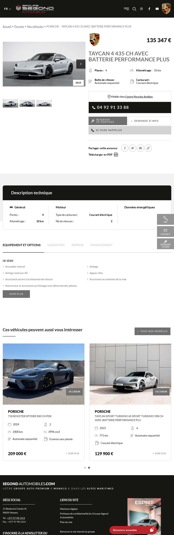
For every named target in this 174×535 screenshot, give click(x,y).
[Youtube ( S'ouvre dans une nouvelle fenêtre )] (157, 8)
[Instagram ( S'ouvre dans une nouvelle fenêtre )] (141, 8)
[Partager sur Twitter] (132, 148)
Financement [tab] (101, 245)
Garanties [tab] (56, 245)
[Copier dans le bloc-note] (148, 148)
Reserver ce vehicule (105, 120)
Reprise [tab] (78, 245)
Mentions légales (69, 509)
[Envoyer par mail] (140, 148)
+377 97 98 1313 (16, 518)
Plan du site (66, 522)
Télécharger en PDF (100, 154)
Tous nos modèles (154, 331)
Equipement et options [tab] (22, 245)
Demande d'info (146, 121)
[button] (80, 64)
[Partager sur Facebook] (124, 148)
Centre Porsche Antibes (139, 96)
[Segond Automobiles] (35, 3)
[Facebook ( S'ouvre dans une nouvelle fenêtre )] (149, 8)
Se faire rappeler (109, 130)
